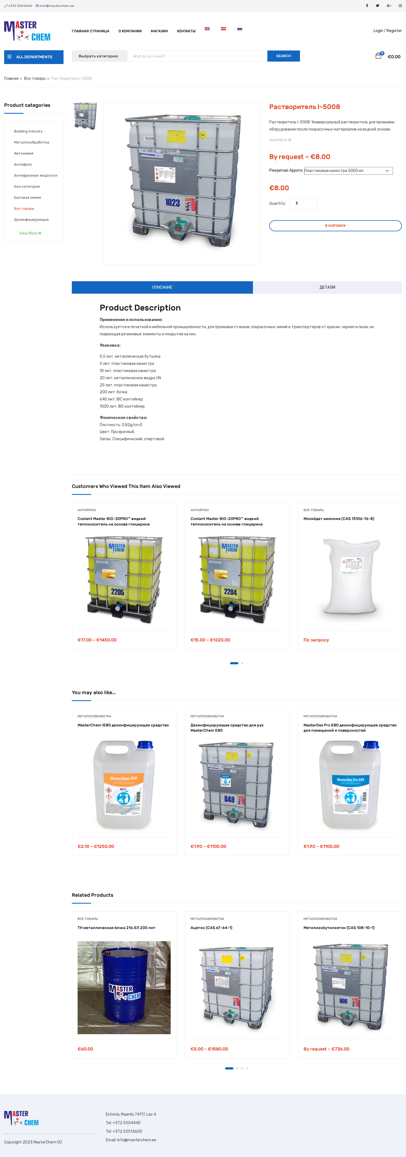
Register (394, 30)
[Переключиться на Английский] (208, 31)
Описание (162, 287)
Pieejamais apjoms (286, 170)
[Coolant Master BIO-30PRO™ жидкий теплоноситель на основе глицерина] (124, 578)
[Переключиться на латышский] (224, 31)
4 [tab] (247, 1068)
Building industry (28, 131)
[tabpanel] (124, 580)
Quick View (124, 617)
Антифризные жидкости (35, 175)
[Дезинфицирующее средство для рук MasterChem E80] (237, 785)
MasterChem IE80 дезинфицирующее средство (123, 725)
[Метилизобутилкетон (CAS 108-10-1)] (350, 987)
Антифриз (23, 164)
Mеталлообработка (31, 142)
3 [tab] (242, 1068)
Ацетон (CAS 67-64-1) (211, 927)
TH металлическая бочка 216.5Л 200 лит (116, 927)
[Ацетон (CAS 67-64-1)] (237, 987)
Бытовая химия (27, 197)
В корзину (335, 226)
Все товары (35, 78)
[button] (378, 56)
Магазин (159, 31)
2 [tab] (242, 663)
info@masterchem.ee (56, 6)
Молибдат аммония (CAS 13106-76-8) (339, 518)
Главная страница (90, 31)
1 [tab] (234, 663)
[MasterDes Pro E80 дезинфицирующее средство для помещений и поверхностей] (350, 785)
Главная (11, 78)
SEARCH (283, 56)
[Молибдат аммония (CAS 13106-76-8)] (350, 578)
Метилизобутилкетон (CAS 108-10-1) (339, 927)
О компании (130, 31)
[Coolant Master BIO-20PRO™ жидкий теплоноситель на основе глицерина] (237, 578)
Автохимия (23, 153)
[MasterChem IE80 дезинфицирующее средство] (124, 785)
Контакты (186, 31)
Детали (327, 287)
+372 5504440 (19, 6)
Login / (380, 30)
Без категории (27, 186)
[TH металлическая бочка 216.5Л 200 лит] (124, 987)
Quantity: (277, 203)
